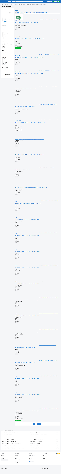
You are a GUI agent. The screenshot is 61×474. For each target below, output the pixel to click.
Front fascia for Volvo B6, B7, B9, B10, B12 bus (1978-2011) (9, 441)
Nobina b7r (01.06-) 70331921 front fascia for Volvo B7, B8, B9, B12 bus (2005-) (27, 219)
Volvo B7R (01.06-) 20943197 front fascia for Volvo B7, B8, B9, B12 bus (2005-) (27, 378)
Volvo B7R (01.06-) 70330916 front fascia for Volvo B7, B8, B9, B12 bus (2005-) (27, 394)
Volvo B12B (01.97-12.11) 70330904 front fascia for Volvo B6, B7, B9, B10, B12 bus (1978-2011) (29, 57)
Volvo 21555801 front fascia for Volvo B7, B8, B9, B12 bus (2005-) (25, 106)
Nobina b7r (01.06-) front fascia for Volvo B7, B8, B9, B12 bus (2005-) (11, 432)
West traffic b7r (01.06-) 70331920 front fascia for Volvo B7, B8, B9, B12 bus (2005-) (28, 203)
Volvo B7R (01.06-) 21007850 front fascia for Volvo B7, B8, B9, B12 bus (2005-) (27, 299)
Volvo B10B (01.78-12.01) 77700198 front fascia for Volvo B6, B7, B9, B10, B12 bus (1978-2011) (29, 38)
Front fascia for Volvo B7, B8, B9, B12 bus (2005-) (8, 445)
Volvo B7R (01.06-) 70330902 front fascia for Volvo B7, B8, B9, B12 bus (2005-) (27, 267)
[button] (15, 29)
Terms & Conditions (17, 455)
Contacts (2, 458)
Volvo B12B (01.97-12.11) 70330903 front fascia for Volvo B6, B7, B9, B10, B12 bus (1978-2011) (29, 73)
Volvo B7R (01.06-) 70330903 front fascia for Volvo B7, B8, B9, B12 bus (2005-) (27, 235)
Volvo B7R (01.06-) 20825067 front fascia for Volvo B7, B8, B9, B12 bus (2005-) (27, 251)
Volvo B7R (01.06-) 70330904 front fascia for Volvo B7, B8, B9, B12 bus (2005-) (27, 283)
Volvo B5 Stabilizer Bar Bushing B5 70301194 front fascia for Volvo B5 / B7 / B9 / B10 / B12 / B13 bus (30, 122)
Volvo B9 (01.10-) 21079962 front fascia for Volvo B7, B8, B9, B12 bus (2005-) (27, 22)
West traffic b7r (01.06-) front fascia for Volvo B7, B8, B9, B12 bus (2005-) (11, 443)
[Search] (13, 1)
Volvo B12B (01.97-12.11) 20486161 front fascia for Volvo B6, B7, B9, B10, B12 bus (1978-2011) (29, 139)
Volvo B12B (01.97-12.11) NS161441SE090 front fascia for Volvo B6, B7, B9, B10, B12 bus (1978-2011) (31, 187)
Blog (15, 461)
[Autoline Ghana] (4, 1)
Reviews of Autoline (17, 459)
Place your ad (17, 420)
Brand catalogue (17, 462)
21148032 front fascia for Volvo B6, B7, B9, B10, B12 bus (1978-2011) (25, 88)
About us (2, 455)
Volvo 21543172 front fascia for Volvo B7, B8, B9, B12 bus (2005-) (25, 362)
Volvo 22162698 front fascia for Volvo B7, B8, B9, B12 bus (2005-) (25, 347)
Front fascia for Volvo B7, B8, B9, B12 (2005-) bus (8, 439)
